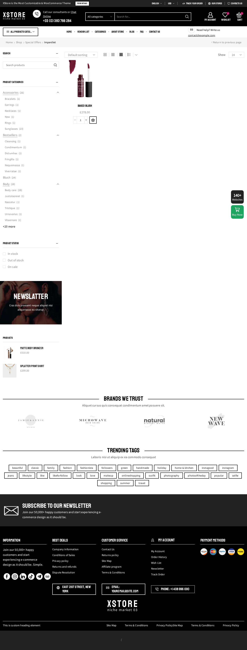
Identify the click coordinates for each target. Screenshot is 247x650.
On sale (13, 267)
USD (169, 3)
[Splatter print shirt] (9, 370)
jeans (11, 475)
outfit (152, 475)
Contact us (154, 31)
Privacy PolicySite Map (169, 625)
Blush (6, 177)
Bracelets (10, 99)
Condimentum (13, 147)
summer (125, 483)
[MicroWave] (93, 421)
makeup (108, 475)
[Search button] (187, 16)
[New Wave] (216, 421)
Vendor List (83, 31)
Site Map (111, 625)
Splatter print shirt (32, 366)
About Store (118, 31)
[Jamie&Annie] (31, 421)
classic (35, 468)
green (124, 468)
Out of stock (16, 260)
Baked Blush (85, 106)
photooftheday (197, 475)
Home (69, 31)
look (79, 475)
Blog (131, 31)
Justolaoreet (12, 196)
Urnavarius (11, 214)
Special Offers (33, 42)
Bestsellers (10, 135)
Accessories (11, 92)
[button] (93, 120)
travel (142, 483)
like (42, 475)
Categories (100, 31)
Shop (19, 42)
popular (219, 475)
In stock (13, 254)
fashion (67, 468)
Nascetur (10, 202)
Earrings (9, 105)
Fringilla (9, 159)
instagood (208, 468)
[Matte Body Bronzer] (9, 353)
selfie (235, 475)
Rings (8, 122)
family (51, 468)
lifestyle (27, 475)
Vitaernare (11, 220)
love (92, 475)
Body (6, 184)
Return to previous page (227, 42)
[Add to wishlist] (99, 68)
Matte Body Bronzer (31, 348)
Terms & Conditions (136, 625)
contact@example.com (201, 35)
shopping (106, 483)
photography (171, 475)
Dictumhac (11, 153)
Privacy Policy (231, 625)
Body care (10, 190)
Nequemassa (12, 165)
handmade (142, 468)
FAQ (142, 31)
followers (107, 468)
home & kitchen (184, 468)
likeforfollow (60, 475)
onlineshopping (131, 475)
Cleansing (10, 141)
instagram (228, 468)
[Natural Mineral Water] (154, 421)
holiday (161, 468)
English (155, 3)
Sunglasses (11, 128)
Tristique (10, 208)
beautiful (17, 468)
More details (82, 3)
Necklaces (10, 111)
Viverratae (11, 171)
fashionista (86, 468)
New (7, 116)
